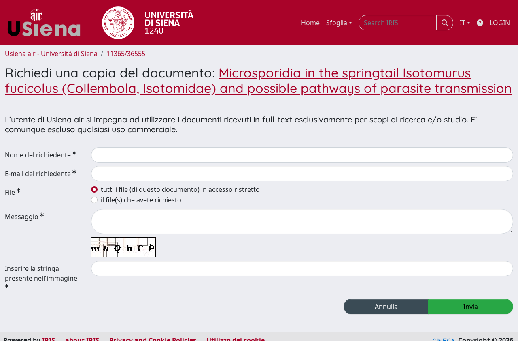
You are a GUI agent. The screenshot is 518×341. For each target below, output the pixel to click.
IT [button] (462, 22)
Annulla (386, 306)
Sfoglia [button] (336, 22)
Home (310, 22)
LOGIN (500, 22)
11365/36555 (125, 53)
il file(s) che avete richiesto (141, 199)
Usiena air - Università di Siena (51, 53)
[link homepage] (47, 23)
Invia (470, 306)
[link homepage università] (148, 23)
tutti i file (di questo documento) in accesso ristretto (180, 189)
